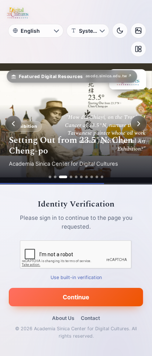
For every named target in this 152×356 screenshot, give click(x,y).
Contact (90, 318)
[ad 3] (63, 177)
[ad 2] (55, 177)
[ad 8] (91, 177)
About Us (63, 318)
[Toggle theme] (120, 30)
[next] (139, 124)
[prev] (13, 124)
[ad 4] (71, 177)
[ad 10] (102, 177)
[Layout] (138, 49)
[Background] (138, 30)
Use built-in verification (76, 277)
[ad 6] (81, 177)
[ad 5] (76, 177)
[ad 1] (50, 177)
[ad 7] (86, 177)
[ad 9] (97, 177)
